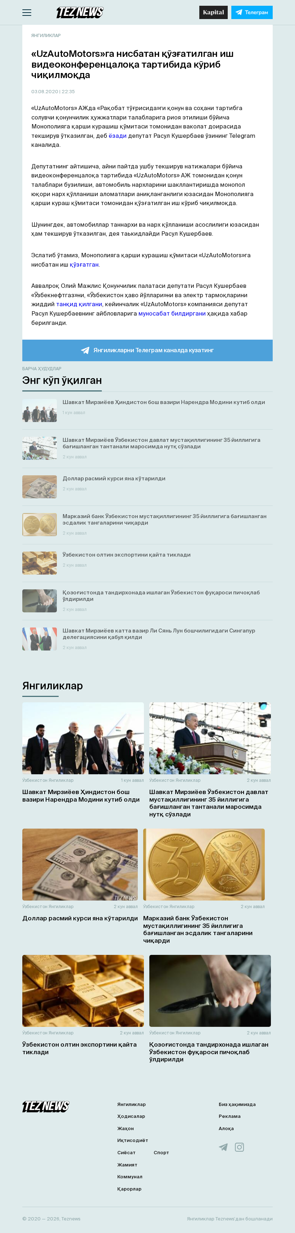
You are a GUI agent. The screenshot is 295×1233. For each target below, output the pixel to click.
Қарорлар (129, 1189)
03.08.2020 (45, 91)
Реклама (230, 1116)
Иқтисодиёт (132, 1140)
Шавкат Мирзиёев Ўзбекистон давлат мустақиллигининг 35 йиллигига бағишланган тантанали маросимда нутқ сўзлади (208, 802)
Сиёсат (126, 1152)
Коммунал (129, 1176)
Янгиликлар (46, 35)
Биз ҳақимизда (237, 1104)
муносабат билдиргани (172, 313)
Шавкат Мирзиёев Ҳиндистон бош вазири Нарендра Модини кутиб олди (81, 795)
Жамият (127, 1165)
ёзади (118, 135)
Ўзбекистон (34, 780)
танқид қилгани (79, 304)
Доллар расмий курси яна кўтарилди (80, 918)
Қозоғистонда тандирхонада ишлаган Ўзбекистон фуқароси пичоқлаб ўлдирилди (208, 1051)
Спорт (161, 1152)
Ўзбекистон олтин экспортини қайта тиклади (79, 1048)
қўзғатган (84, 264)
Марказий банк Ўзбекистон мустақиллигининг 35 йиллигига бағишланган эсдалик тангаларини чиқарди (198, 929)
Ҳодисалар (131, 1116)
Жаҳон (125, 1128)
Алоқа (226, 1128)
